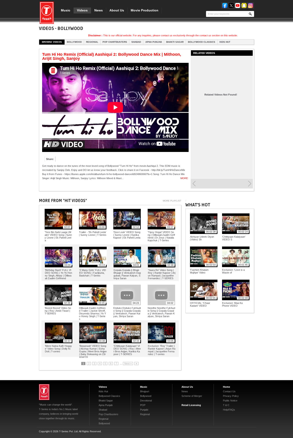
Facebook (224, 5)
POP (142, 405)
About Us (116, 10)
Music (65, 10)
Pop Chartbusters (115, 42)
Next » (128, 363)
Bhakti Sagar (175, 42)
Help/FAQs (229, 409)
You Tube (237, 5)
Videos (82, 10)
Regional (92, 42)
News (98, 10)
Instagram (250, 5)
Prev (194, 184)
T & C (226, 405)
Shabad (136, 42)
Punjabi (144, 409)
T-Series (44, 392)
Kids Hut (225, 42)
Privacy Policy (231, 396)
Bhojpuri (144, 391)
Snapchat (244, 5)
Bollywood (74, 42)
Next (249, 184)
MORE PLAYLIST (172, 200)
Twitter (231, 5)
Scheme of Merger (192, 396)
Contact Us (229, 391)
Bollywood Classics (201, 42)
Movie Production (144, 10)
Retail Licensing (191, 405)
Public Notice (230, 400)
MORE (184, 178)
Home (226, 386)
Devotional (146, 400)
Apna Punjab (153, 42)
